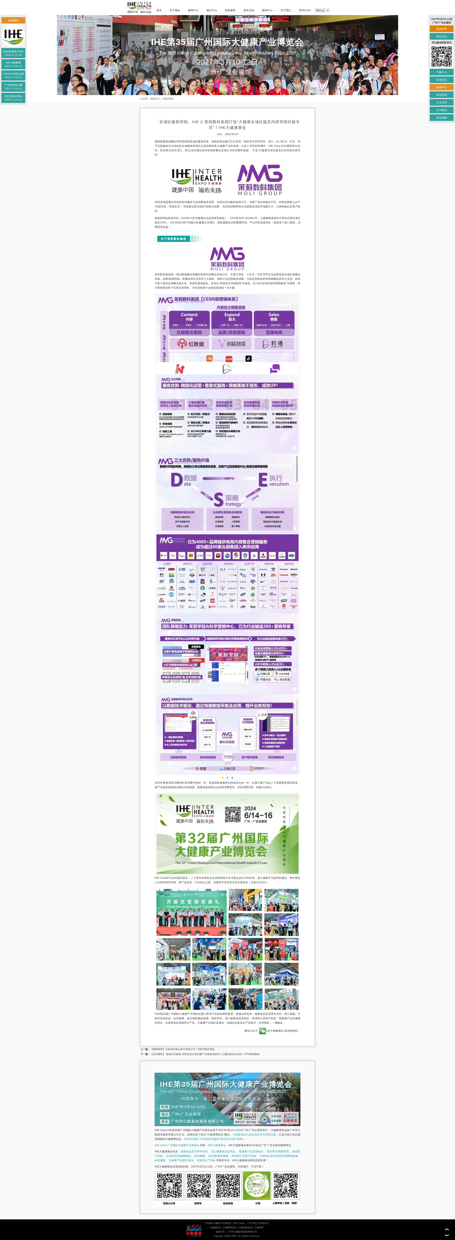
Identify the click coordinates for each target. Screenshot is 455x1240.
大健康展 (259, 1227)
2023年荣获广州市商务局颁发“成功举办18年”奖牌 (213, 1138)
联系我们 (264, 1223)
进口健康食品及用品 (223, 1151)
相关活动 (248, 10)
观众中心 (212, 10)
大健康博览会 (230, 1227)
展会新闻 (168, 98)
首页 (159, 10)
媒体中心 (267, 10)
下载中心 (441, 72)
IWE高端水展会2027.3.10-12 (13, 98)
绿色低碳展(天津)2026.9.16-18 (13, 53)
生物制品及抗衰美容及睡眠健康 (279, 1155)
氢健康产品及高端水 (251, 1151)
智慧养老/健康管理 (278, 1151)
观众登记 (441, 36)
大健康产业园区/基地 (181, 1160)
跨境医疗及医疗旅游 (244, 1155)
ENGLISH (305, 10)
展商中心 (193, 10)
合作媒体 (441, 110)
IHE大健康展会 (275, 1030)
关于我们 (285, 10)
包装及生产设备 (206, 1160)
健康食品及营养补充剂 (194, 1151)
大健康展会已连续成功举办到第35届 (254, 1134)
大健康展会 (215, 1227)
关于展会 (175, 10)
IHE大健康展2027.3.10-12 (13, 64)
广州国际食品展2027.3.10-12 (13, 87)
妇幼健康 (199, 1155)
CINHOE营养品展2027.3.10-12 (13, 75)
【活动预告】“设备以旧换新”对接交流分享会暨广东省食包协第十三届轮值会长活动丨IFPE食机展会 (205, 1054)
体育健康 (160, 1160)
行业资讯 (441, 102)
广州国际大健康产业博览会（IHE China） (225, 1223)
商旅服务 (230, 10)
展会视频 (441, 117)
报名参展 (441, 28)
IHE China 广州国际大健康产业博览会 (177, 1145)
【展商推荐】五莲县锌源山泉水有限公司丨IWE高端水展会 (182, 1049)
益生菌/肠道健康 (218, 1155)
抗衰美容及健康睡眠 (178, 1155)
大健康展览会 (245, 1227)
